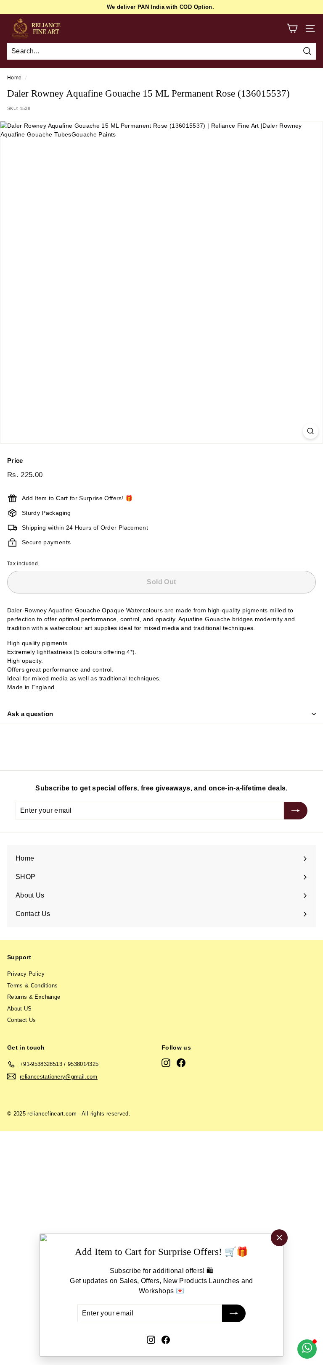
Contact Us (21, 1020)
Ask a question (30, 713)
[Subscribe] (234, 1314)
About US (19, 1008)
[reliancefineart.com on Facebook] (166, 1339)
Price (15, 460)
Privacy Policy (26, 974)
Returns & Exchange (33, 997)
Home (14, 78)
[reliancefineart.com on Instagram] (151, 1339)
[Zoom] (310, 431)
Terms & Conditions (32, 985)
